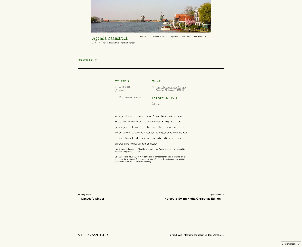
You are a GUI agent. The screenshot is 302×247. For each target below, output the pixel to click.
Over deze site (199, 36)
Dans (159, 104)
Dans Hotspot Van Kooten (171, 87)
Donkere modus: (289, 244)
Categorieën (173, 36)
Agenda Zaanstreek (110, 38)
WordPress (218, 235)
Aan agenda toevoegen (132, 97)
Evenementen (159, 36)
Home (143, 36)
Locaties (186, 36)
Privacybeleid (175, 235)
